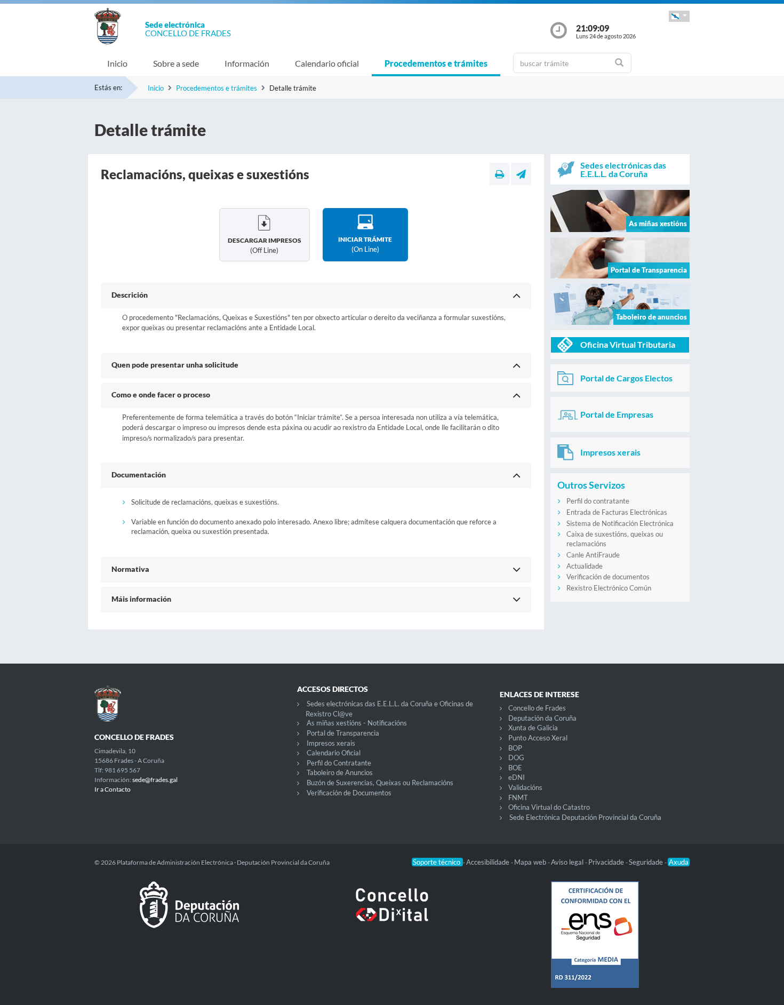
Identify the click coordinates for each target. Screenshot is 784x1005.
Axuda (679, 862)
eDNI (516, 777)
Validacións (525, 787)
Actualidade (584, 566)
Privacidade (607, 862)
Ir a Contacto (112, 789)
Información (247, 63)
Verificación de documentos (608, 576)
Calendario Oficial (334, 752)
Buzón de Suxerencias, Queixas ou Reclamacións (380, 782)
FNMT (518, 797)
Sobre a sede (176, 63)
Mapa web (531, 862)
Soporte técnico (437, 862)
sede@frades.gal (155, 780)
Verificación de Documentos (349, 792)
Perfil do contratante (597, 501)
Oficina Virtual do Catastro (549, 807)
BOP (515, 748)
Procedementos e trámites (436, 63)
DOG (516, 757)
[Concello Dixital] (392, 913)
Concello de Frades (537, 708)
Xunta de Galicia (533, 727)
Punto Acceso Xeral (537, 737)
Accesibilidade (488, 862)
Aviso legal (568, 862)
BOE (515, 767)
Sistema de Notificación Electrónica (620, 523)
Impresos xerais (331, 743)
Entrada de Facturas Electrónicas (616, 512)
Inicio (117, 63)
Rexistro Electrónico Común (608, 588)
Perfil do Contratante (339, 763)
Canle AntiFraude (593, 555)
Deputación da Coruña (542, 718)
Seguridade (647, 862)
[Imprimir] (499, 174)
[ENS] (595, 943)
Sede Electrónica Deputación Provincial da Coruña (585, 817)
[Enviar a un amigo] (521, 174)
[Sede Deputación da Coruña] (189, 913)
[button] (679, 16)
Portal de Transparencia (343, 733)
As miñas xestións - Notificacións (357, 723)
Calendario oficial (327, 63)
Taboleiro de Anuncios (340, 772)
